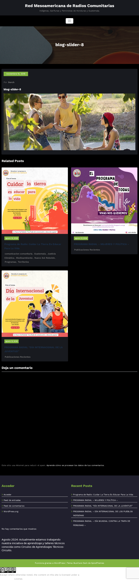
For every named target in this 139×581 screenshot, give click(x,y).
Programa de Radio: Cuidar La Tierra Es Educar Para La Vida (103, 494)
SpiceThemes (97, 563)
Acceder (7, 494)
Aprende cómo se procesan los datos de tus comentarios (75, 465)
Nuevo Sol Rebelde (44, 258)
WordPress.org (11, 511)
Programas (10, 262)
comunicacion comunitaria (18, 253)
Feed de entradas (12, 500)
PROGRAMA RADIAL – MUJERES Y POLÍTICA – (101, 244)
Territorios (23, 262)
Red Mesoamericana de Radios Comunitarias (69, 5)
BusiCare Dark (80, 563)
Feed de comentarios (14, 506)
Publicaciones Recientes (87, 249)
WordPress (59, 563)
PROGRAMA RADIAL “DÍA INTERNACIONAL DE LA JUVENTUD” (102, 506)
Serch (11, 82)
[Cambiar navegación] (69, 21)
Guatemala (40, 253)
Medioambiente (24, 258)
